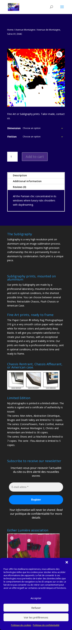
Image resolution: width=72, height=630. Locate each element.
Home (10, 29)
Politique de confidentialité (46, 625)
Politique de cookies (21, 625)
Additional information (27, 181)
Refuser (36, 607)
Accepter (36, 598)
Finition (12, 136)
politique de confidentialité (32, 514)
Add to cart (35, 156)
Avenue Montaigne (25, 29)
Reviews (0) (19, 187)
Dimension (14, 128)
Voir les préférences (36, 617)
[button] (67, 562)
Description (20, 175)
